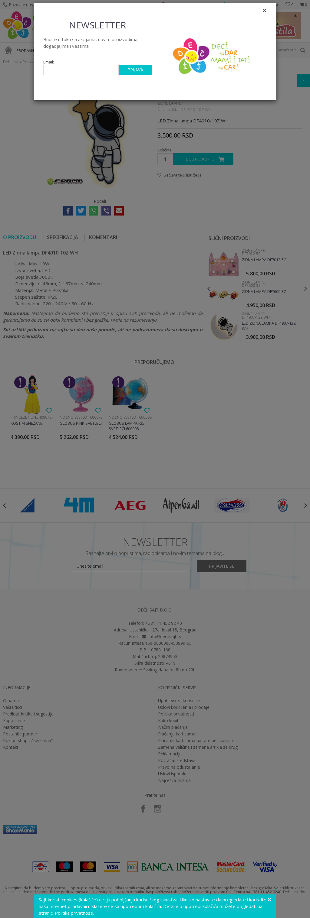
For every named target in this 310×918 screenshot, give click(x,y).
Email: (48, 62)
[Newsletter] (212, 54)
